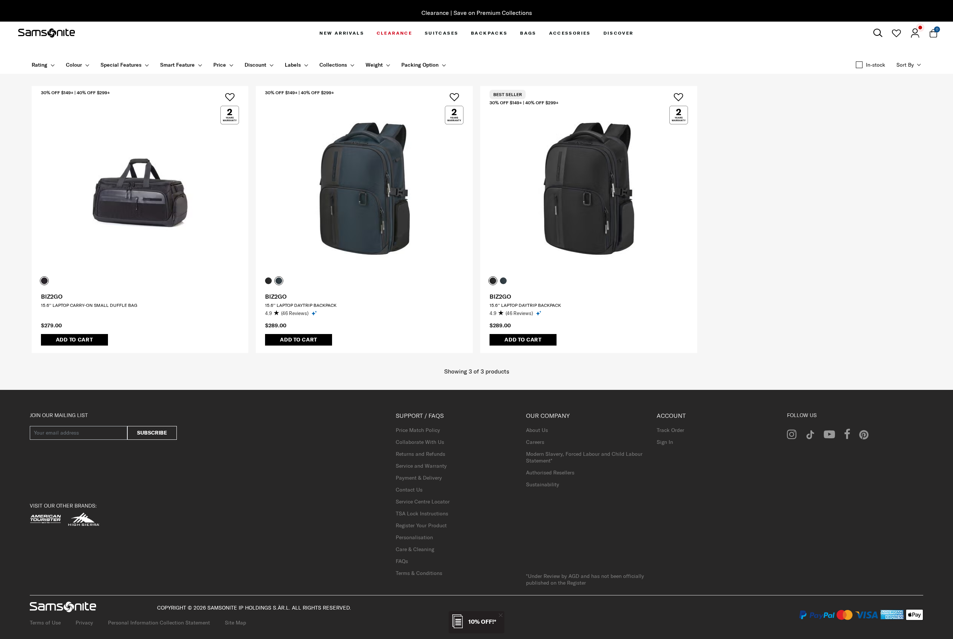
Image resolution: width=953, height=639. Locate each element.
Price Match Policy (418, 430)
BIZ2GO (52, 296)
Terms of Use (45, 622)
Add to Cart (74, 339)
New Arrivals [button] (341, 33)
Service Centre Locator (423, 501)
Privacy (84, 622)
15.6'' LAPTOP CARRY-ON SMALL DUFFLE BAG (89, 305)
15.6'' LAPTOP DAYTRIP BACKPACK (301, 305)
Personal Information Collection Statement (159, 622)
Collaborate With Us (420, 442)
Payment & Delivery (419, 477)
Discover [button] (618, 33)
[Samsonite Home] (46, 33)
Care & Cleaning (415, 549)
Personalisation (414, 537)
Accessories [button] (570, 33)
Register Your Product (421, 525)
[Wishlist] (896, 33)
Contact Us (409, 489)
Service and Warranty (421, 465)
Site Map (235, 622)
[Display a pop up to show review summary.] (315, 313)
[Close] (501, 615)
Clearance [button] (394, 33)
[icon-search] (877, 32)
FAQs (402, 561)
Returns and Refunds (420, 454)
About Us (537, 430)
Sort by (905, 64)
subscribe (152, 432)
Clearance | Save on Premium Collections (476, 12)
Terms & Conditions (419, 573)
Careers (535, 442)
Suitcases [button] (442, 33)
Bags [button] (528, 33)
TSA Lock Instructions (422, 513)
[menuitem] (341, 33)
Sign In (665, 442)
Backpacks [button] (489, 33)
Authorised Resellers (550, 472)
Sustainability (542, 484)
